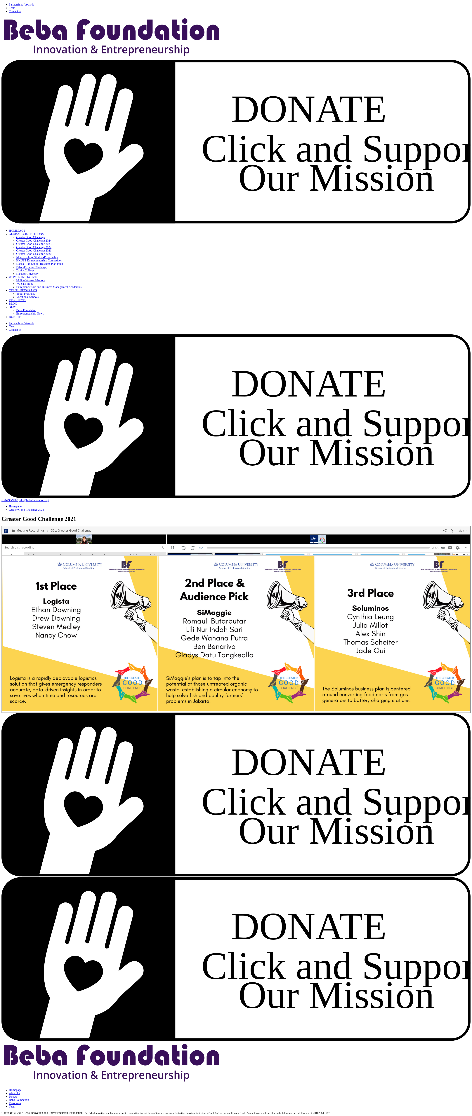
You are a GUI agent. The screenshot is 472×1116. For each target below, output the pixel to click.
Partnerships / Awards (21, 4)
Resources (15, 1103)
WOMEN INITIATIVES (23, 277)
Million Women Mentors (30, 280)
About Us (14, 1093)
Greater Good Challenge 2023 (33, 243)
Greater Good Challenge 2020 (33, 253)
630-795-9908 (9, 500)
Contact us (15, 11)
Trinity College (25, 270)
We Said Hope (24, 283)
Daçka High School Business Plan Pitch (39, 263)
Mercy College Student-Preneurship (37, 257)
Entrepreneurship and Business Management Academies (48, 287)
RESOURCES (17, 300)
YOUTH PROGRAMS (23, 290)
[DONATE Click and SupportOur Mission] (236, 222)
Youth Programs (25, 293)
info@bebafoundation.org (34, 500)
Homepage (15, 1089)
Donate (13, 1096)
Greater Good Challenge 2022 (33, 247)
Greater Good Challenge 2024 (33, 240)
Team (12, 7)
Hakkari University (27, 273)
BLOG (13, 303)
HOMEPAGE (17, 230)
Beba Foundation (26, 310)
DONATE (15, 316)
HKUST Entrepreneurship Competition (39, 260)
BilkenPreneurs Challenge (31, 267)
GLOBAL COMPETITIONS (26, 233)
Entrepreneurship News (30, 313)
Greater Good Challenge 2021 (33, 250)
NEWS (13, 306)
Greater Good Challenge (30, 237)
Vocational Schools (27, 296)
